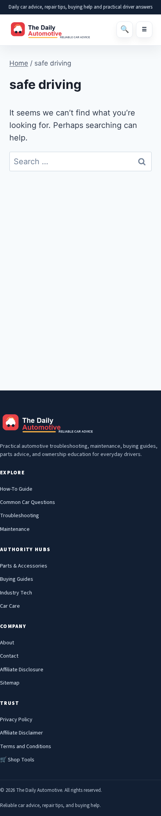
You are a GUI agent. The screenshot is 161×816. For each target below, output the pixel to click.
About (7, 643)
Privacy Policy (16, 720)
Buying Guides (16, 579)
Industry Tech (16, 593)
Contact (9, 656)
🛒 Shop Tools (17, 760)
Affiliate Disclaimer (21, 733)
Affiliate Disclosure (21, 670)
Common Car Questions (27, 502)
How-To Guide (16, 489)
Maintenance (15, 529)
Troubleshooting (19, 516)
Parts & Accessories (23, 566)
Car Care (10, 606)
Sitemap (10, 683)
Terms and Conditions (25, 746)
